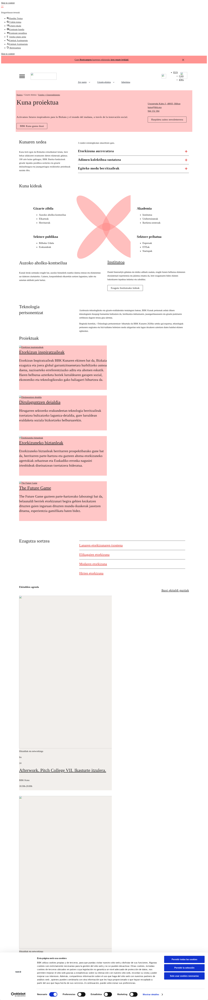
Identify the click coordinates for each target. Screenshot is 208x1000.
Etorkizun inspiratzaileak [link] (42, 352)
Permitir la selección (184, 968)
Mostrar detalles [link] (151, 994)
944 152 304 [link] (153, 111)
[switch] (81, 994)
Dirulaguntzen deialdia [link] (39, 402)
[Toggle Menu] (22, 76)
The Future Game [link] (35, 487)
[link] (2, 6)
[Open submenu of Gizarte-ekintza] (114, 82)
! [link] (128, 59)
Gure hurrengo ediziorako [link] (101, 59)
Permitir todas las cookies (184, 959)
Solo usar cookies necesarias (184, 976)
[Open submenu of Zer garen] (90, 82)
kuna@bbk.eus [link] (155, 107)
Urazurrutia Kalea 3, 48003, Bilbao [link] (164, 103)
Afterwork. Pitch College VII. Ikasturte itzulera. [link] (62, 770)
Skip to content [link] (8, 3)
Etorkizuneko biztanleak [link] (41, 442)
